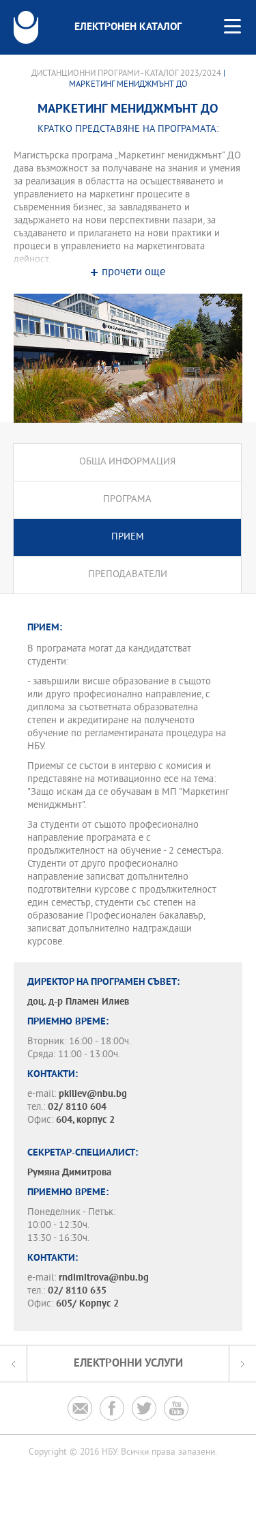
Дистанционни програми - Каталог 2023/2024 (126, 73)
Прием (127, 537)
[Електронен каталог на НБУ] (26, 27)
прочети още (133, 273)
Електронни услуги (128, 1363)
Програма (127, 499)
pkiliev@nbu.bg (93, 1094)
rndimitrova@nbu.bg (104, 1278)
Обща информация (127, 462)
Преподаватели (127, 574)
